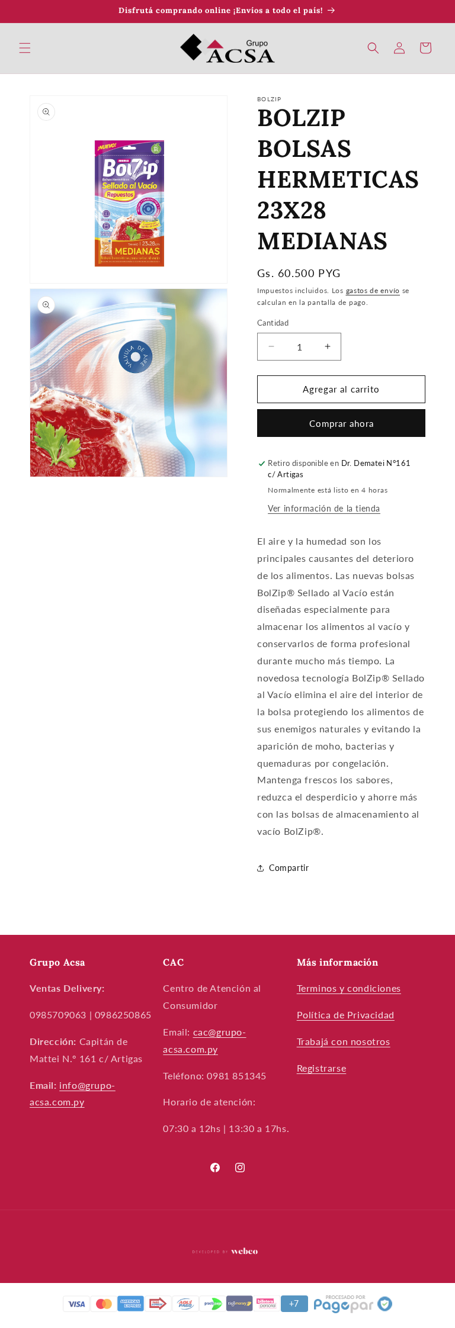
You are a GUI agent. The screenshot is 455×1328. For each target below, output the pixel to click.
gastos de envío (373, 290)
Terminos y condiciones (349, 987)
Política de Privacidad (346, 1014)
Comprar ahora (341, 423)
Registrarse (322, 1067)
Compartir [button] (289, 868)
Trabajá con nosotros (343, 1041)
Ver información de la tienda (324, 508)
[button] (25, 48)
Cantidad (273, 322)
